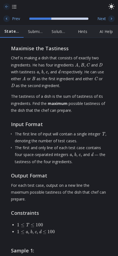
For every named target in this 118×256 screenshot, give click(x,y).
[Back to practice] (6, 6)
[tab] (12, 32)
